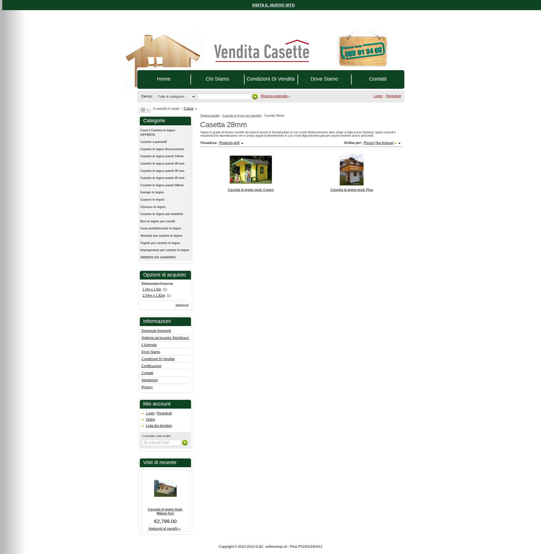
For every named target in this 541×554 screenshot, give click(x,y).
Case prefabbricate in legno (160, 228)
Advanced (182, 304)
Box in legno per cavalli (157, 221)
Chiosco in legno (153, 207)
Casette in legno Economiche (162, 149)
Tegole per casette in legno (160, 243)
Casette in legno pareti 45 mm (162, 178)
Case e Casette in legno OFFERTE (157, 132)
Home (163, 79)
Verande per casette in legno (161, 235)
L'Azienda (149, 345)
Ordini (150, 420)
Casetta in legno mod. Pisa (352, 190)
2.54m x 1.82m (154, 296)
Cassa (189, 108)
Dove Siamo (324, 79)
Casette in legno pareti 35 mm (162, 170)
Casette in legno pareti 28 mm (162, 163)
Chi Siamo (217, 79)
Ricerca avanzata (274, 96)
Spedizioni (149, 380)
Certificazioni (151, 366)
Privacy (147, 387)
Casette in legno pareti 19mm (162, 156)
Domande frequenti (156, 331)
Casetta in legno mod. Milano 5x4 (165, 511)
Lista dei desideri (159, 426)
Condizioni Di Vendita (271, 79)
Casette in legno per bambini (242, 115)
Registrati (393, 96)
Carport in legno (152, 199)
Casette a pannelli (153, 141)
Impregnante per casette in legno (164, 250)
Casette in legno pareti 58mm (162, 185)
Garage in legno (152, 192)
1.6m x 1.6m (152, 289)
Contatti (378, 79)
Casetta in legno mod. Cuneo (251, 190)
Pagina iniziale (209, 115)
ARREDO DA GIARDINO (158, 257)
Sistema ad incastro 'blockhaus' (165, 338)
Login (150, 413)
